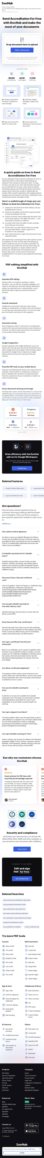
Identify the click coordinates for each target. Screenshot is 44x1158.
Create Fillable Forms (33, 1016)
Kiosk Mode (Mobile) (10, 1010)
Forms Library (6, 1085)
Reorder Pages (33, 975)
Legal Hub (28, 1080)
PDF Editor (5, 1073)
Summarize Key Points (11, 1040)
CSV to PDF (9, 966)
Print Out (31, 1057)
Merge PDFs (32, 966)
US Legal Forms (7, 1109)
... (31, 1149)
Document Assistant (9, 1030)
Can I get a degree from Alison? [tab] (14, 712)
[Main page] (7, 3)
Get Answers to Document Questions (11, 1047)
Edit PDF (31, 946)
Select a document (22, 50)
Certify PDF (32, 1033)
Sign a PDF (9, 991)
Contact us (6, 524)
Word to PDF (10, 946)
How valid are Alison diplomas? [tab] (14, 532)
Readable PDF (33, 1041)
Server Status (6, 1080)
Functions (5, 1090)
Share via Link (33, 995)
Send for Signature (12, 995)
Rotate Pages (32, 971)
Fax (29, 1003)
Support (27, 1085)
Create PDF (32, 950)
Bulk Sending (10, 1015)
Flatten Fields (32, 958)
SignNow (5, 1111)
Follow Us (7, 1136)
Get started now (22, 879)
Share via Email (33, 999)
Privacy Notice (29, 1078)
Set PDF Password (34, 1037)
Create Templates (34, 1011)
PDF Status (32, 1007)
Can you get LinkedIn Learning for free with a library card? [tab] (15, 605)
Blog (3, 1102)
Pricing (4, 1083)
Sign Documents (7, 1078)
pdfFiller (5, 1107)
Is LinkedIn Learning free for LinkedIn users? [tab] (17, 554)
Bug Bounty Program (32, 1090)
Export (30, 1049)
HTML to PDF (10, 971)
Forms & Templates (8, 1076)
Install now (22, 468)
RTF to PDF (9, 975)
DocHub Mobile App (9, 1104)
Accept (22, 1153)
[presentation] (22, 48)
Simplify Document (12, 1035)
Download (31, 1053)
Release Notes (29, 1088)
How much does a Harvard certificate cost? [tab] (17, 579)
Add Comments (33, 991)
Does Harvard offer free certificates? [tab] (17, 622)
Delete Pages (32, 979)
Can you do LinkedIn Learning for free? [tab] (15, 689)
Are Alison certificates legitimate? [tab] (15, 668)
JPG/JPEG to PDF (11, 958)
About (27, 1073)
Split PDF (31, 962)
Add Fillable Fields (34, 954)
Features (5, 1088)
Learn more (22, 849)
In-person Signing (12, 1005)
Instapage (5, 1116)
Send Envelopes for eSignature (12, 1000)
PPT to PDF (9, 962)
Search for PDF (33, 1045)
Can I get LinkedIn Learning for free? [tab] (16, 734)
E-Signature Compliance (33, 1083)
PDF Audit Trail (33, 1029)
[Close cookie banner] (40, 1148)
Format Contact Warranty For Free (16, 488)
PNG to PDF (9, 954)
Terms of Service (30, 1076)
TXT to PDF (9, 950)
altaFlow (5, 1114)
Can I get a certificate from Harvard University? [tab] (16, 643)
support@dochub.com (8, 1128)
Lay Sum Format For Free (14, 496)
